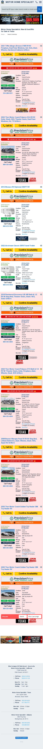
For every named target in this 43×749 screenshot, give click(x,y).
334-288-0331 (8, 93)
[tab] (21, 738)
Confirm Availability (28, 54)
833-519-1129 (26, 678)
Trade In (4, 85)
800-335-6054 (8, 164)
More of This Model (8, 88)
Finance (11, 85)
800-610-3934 (8, 226)
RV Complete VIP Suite (28, 102)
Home (2, 34)
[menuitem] (34, 616)
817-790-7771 (26, 702)
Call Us (8, 54)
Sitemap (21, 741)
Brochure (24, 106)
